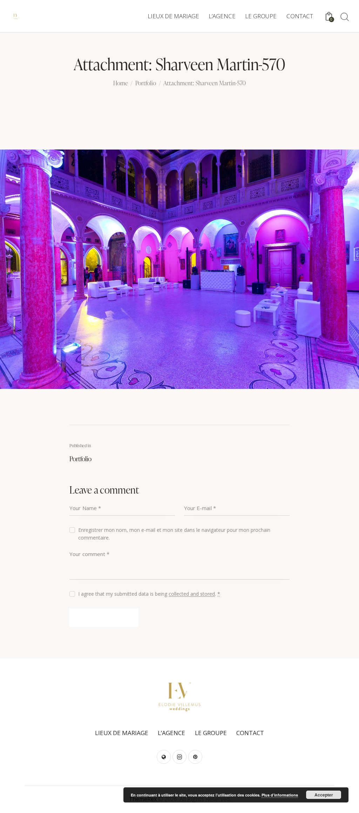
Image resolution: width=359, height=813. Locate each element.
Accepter (323, 795)
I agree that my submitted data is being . (149, 593)
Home (120, 83)
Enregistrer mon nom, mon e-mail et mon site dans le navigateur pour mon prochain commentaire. (174, 534)
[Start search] (344, 17)
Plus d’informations (280, 795)
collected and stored (192, 594)
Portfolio (145, 83)
